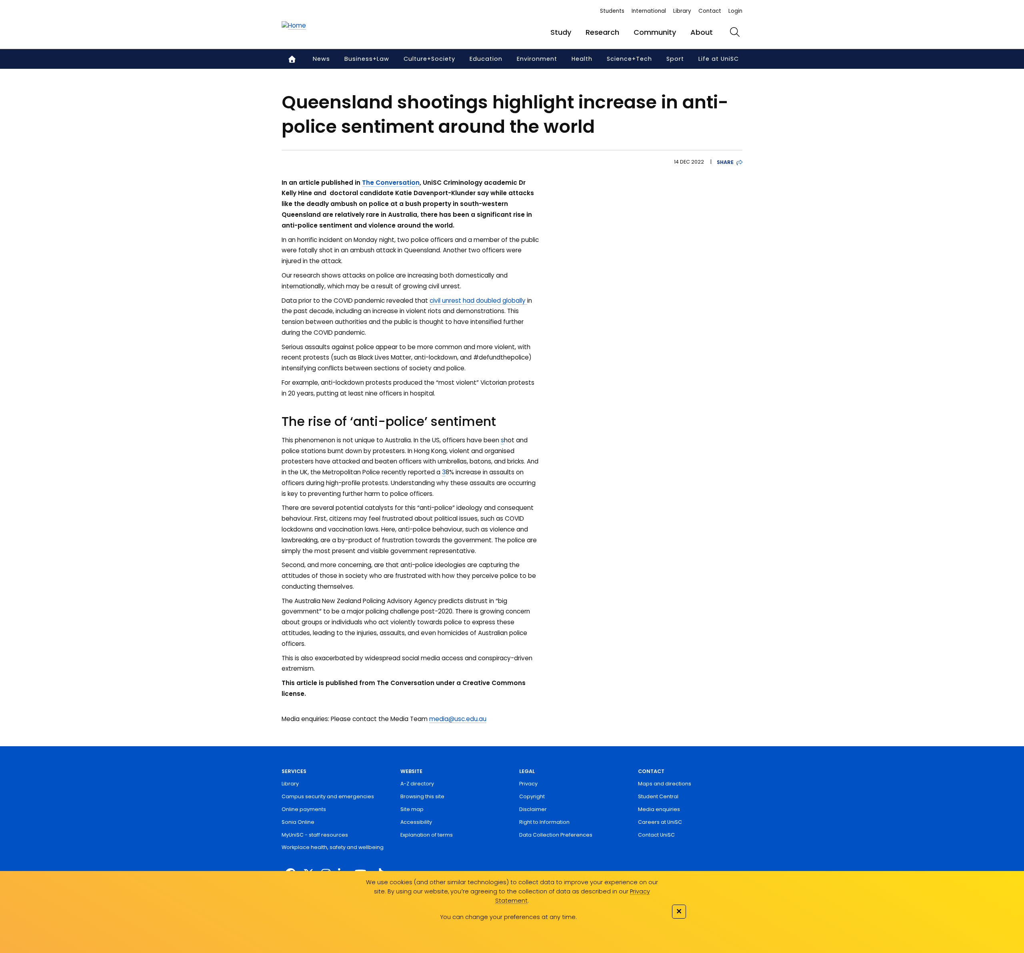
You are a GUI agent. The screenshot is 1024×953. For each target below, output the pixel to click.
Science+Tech (629, 59)
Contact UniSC (656, 834)
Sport (675, 59)
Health (582, 59)
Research (602, 32)
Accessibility (416, 822)
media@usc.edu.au (457, 719)
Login (735, 11)
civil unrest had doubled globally (478, 300)
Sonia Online (298, 822)
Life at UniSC (718, 59)
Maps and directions (664, 783)
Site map (412, 809)
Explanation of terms (426, 834)
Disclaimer (533, 809)
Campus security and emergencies (328, 796)
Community (655, 32)
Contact (709, 11)
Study (560, 32)
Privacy (528, 783)
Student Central (658, 796)
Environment (537, 59)
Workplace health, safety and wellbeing (333, 847)
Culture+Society (429, 59)
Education (486, 59)
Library (682, 11)
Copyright (532, 796)
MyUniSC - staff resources (315, 834)
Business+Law (366, 59)
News (321, 59)
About (701, 32)
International (649, 11)
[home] (294, 25)
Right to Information (544, 822)
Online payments (304, 809)
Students (612, 11)
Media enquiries (659, 809)
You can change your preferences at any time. (508, 917)
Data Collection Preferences (555, 834)
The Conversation (391, 182)
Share (725, 162)
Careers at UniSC (660, 822)
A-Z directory (417, 783)
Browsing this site (422, 796)
